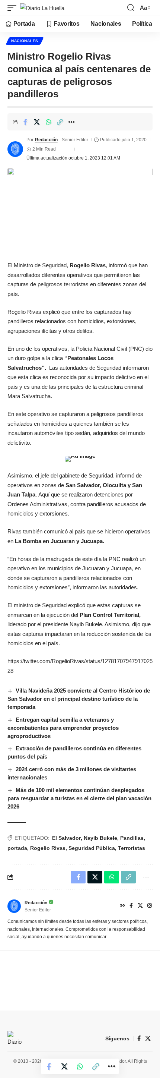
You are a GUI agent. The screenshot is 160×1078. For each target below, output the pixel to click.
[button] (13, 8)
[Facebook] (131, 906)
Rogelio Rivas (47, 848)
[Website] (122, 906)
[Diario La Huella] (42, 8)
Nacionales (24, 41)
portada (17, 848)
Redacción (46, 139)
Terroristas (131, 848)
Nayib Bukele (100, 838)
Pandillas (132, 838)
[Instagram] (150, 906)
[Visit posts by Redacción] (15, 149)
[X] (140, 906)
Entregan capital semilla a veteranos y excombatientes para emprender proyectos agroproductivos (63, 727)
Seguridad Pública (91, 848)
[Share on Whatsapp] (48, 122)
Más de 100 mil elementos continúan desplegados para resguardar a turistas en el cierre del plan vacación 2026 (79, 798)
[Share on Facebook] (25, 122)
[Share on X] (37, 122)
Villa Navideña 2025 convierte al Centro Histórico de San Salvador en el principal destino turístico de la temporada (78, 698)
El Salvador (66, 838)
